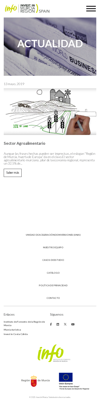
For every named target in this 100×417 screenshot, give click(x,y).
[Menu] (91, 8)
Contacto (53, 298)
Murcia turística (12, 329)
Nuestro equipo (53, 247)
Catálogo (53, 273)
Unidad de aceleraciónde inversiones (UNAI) (53, 235)
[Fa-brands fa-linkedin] (58, 324)
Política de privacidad (53, 285)
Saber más (12, 172)
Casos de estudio (53, 260)
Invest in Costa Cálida (16, 334)
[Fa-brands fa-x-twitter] (65, 324)
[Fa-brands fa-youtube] (72, 324)
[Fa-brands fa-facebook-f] (51, 324)
